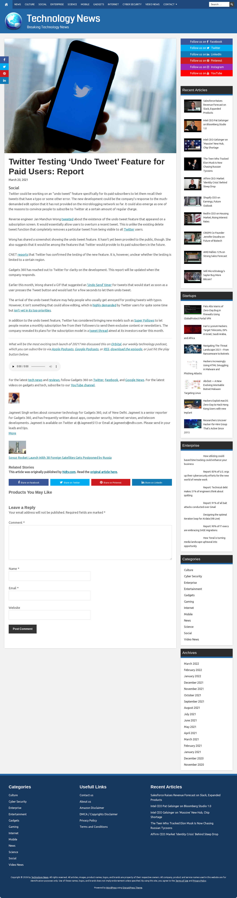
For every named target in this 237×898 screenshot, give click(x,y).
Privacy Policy (88, 820)
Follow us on (206, 41)
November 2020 (194, 764)
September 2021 (194, 701)
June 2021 (190, 720)
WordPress (111, 888)
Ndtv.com (69, 472)
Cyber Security (132, 4)
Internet (113, 4)
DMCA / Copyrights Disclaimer (99, 814)
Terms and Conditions (94, 826)
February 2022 (193, 669)
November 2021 (194, 688)
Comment (17, 522)
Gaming (189, 601)
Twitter (129, 229)
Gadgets (98, 4)
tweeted (67, 219)
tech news (35, 380)
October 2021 (192, 695)
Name (14, 568)
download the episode (126, 349)
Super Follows (144, 320)
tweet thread (99, 330)
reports (23, 254)
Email (14, 588)
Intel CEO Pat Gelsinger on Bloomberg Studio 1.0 (181, 806)
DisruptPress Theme (132, 888)
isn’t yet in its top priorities (32, 310)
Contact (169, 4)
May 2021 (190, 726)
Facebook (111, 380)
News (17, 4)
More (12, 433)
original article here (103, 472)
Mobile (85, 4)
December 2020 (194, 758)
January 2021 (192, 752)
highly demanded (104, 305)
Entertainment (193, 588)
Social (43, 4)
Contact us (86, 795)
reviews (54, 380)
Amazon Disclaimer (92, 807)
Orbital (116, 344)
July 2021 (190, 714)
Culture (30, 4)
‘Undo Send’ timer (99, 285)
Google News (134, 380)
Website (14, 607)
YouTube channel (83, 385)
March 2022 (191, 663)
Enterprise (57, 4)
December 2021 (194, 682)
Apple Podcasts (62, 349)
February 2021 (193, 745)
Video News (152, 4)
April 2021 (190, 733)
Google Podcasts (86, 349)
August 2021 (192, 707)
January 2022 (192, 676)
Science (72, 4)
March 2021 (191, 739)
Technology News (63, 18)
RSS (106, 349)
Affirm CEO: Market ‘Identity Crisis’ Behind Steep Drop (184, 834)
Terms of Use (181, 881)
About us (85, 801)
